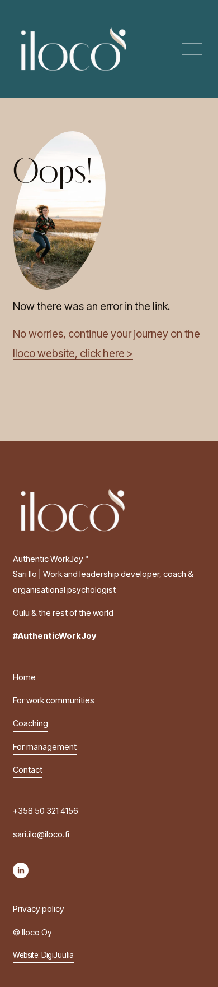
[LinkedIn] (21, 870)
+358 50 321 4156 (45, 811)
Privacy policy (38, 909)
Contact (27, 770)
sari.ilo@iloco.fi (41, 834)
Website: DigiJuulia (43, 955)
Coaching (30, 723)
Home (24, 677)
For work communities (53, 700)
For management (45, 747)
